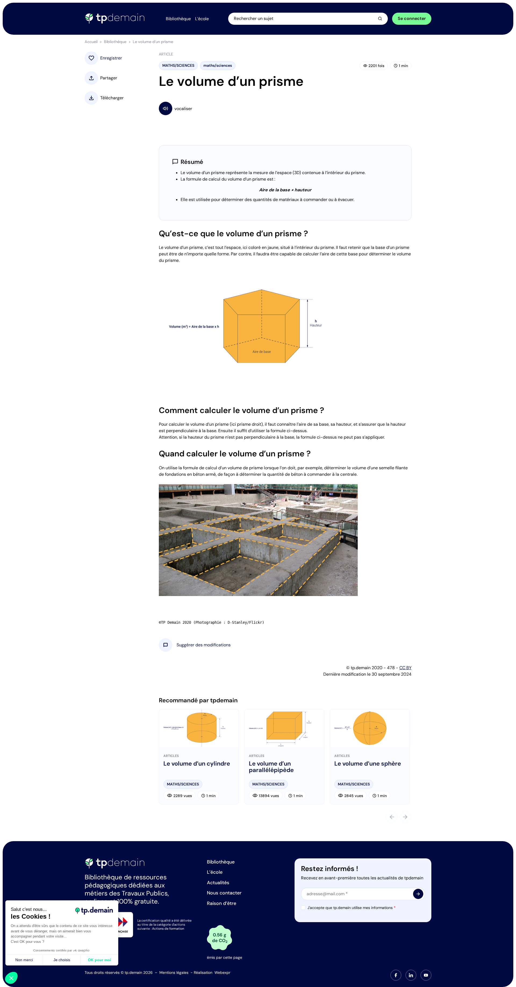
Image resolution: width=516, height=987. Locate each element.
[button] (204, 645)
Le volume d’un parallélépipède (271, 766)
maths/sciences (217, 65)
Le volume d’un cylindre (196, 763)
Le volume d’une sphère (367, 763)
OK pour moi (99, 960)
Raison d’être (221, 903)
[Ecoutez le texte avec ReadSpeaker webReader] (285, 108)
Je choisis (61, 960)
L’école (215, 872)
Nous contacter (224, 893)
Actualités (218, 883)
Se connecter (412, 18)
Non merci (24, 960)
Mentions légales (173, 972)
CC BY (405, 668)
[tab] (395, 975)
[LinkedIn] (411, 975)
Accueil (91, 41)
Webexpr (222, 972)
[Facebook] (395, 975)
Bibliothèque (115, 41)
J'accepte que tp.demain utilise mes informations (351, 907)
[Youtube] (426, 975)
